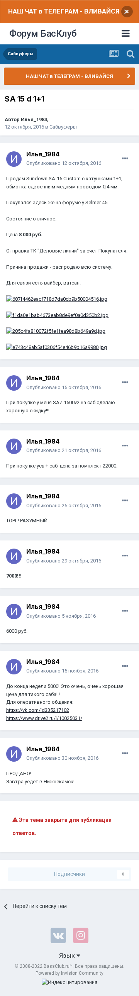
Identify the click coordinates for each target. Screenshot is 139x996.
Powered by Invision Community (69, 973)
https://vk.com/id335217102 (37, 710)
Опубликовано (63, 163)
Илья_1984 (34, 119)
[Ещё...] (125, 158)
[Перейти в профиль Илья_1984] (14, 159)
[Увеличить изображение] (56, 299)
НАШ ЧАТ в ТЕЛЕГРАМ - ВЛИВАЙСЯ (63, 11)
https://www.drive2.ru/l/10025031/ (44, 718)
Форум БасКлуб (43, 33)
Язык (67, 955)
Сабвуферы (63, 127)
